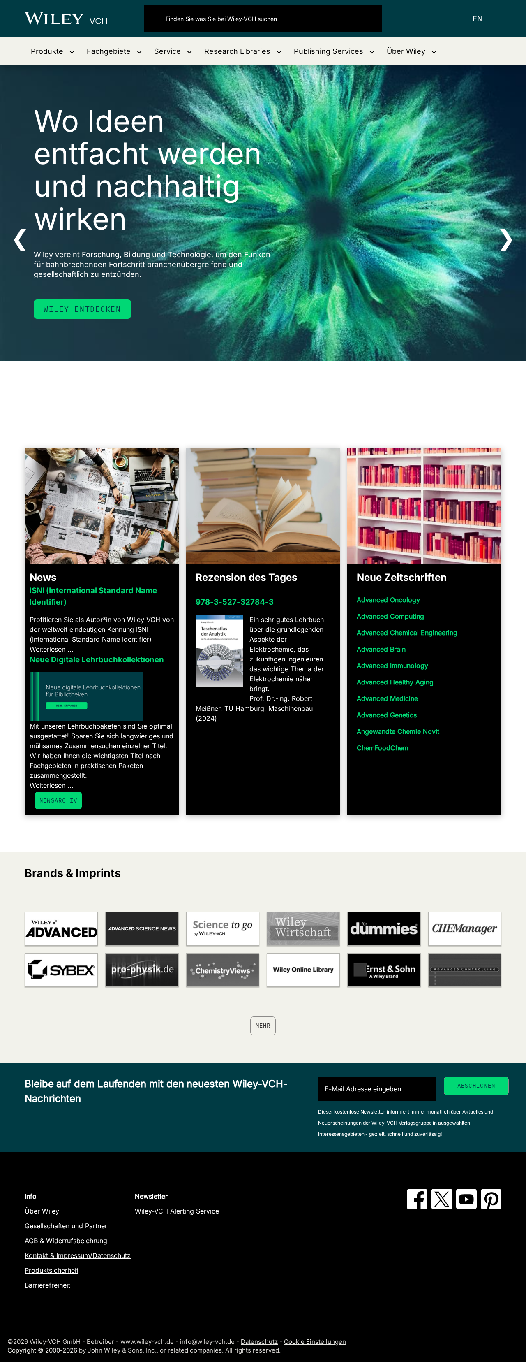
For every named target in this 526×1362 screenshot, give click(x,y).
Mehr (263, 1025)
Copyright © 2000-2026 (42, 1350)
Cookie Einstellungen (315, 1342)
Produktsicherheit (51, 1270)
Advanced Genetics (387, 715)
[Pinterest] (491, 1207)
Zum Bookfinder (80, 309)
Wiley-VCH (73, 18)
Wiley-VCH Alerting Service (177, 1211)
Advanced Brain (381, 649)
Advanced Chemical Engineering (407, 633)
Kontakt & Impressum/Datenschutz (78, 1255)
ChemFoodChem (382, 748)
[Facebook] (417, 1207)
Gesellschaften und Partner (66, 1226)
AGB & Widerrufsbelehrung (66, 1241)
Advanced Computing (390, 616)
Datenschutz (259, 1342)
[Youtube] (466, 1207)
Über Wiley (42, 1211)
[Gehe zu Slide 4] (279, 392)
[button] (53, 51)
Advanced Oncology (388, 600)
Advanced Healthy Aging (395, 682)
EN (478, 18)
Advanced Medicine (387, 698)
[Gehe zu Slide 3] (268, 392)
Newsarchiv (58, 800)
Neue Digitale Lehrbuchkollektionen (97, 659)
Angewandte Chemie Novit (398, 731)
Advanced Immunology (392, 665)
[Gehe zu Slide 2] (257, 392)
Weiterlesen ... (52, 649)
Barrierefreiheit (47, 1285)
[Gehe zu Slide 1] (247, 392)
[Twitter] (441, 1207)
